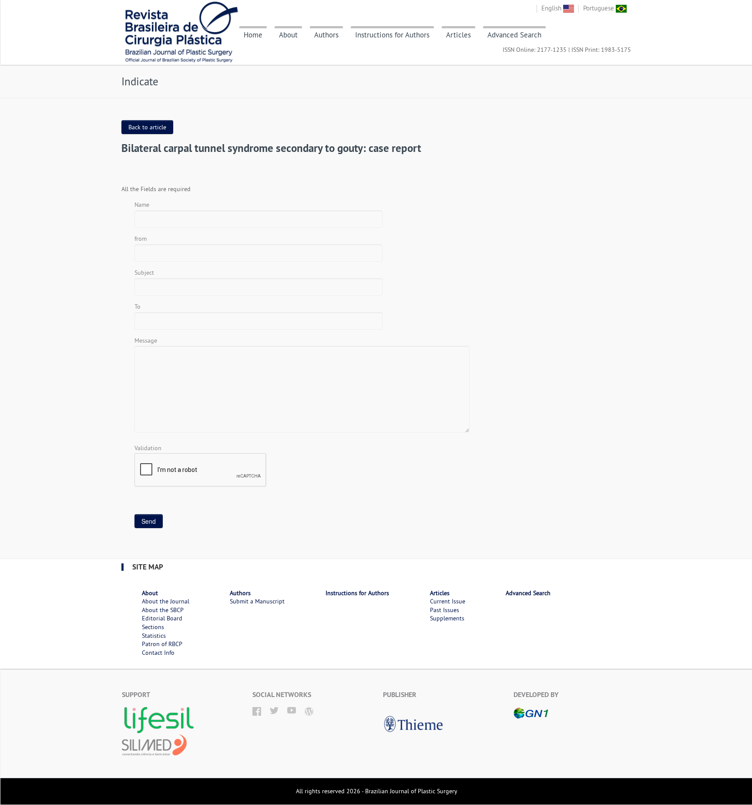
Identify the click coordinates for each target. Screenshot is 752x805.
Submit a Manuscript (257, 601)
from (140, 239)
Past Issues (444, 610)
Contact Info (158, 653)
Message (145, 340)
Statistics (154, 636)
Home (253, 35)
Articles (458, 35)
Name (141, 205)
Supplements (447, 618)
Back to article (147, 127)
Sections (153, 627)
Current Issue (447, 601)
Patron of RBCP (162, 644)
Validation (147, 448)
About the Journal (165, 601)
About (288, 35)
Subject (144, 272)
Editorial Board (162, 618)
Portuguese (599, 8)
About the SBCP (163, 610)
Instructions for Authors (392, 35)
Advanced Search (514, 35)
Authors (326, 35)
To (137, 306)
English (552, 8)
